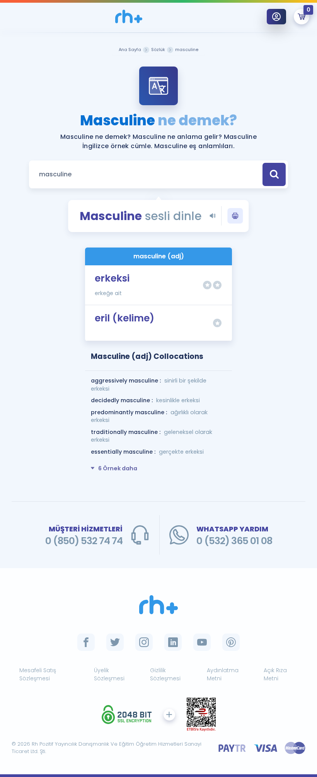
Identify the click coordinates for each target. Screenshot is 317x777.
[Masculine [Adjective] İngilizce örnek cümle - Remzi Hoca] (128, 16)
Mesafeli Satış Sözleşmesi (37, 674)
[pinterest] (231, 642)
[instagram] (144, 642)
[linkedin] (173, 642)
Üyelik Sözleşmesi (109, 674)
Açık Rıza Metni (275, 674)
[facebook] (86, 642)
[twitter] (115, 642)
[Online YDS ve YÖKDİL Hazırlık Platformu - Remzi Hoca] (158, 604)
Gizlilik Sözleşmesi (165, 674)
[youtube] (202, 642)
